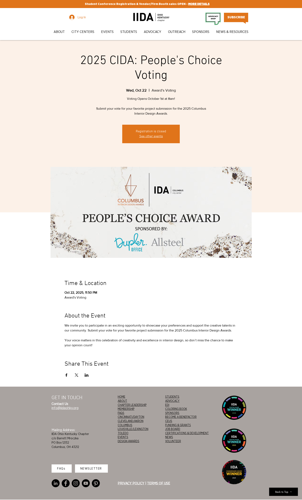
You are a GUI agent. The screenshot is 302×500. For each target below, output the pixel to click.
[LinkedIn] (56, 483)
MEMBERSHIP (126, 408)
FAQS (121, 413)
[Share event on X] (76, 375)
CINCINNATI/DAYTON (131, 417)
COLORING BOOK (176, 408)
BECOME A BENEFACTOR (181, 417)
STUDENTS (172, 396)
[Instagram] (76, 483)
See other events (151, 136)
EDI (167, 405)
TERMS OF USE (158, 483)
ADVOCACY (172, 400)
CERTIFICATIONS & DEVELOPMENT (187, 433)
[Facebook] (66, 483)
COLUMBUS (125, 425)
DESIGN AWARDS (128, 441)
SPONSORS (172, 413)
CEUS (168, 421)
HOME (121, 396)
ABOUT (122, 400)
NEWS (169, 437)
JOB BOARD (172, 429)
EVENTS (123, 437)
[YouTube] (86, 483)
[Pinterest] (96, 483)
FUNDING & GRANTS (178, 425)
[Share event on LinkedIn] (87, 375)
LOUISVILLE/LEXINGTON (133, 429)
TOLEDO (123, 433)
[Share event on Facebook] (66, 375)
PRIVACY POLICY (131, 483)
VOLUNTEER (173, 441)
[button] (59, 31)
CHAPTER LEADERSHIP (132, 405)
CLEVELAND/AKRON (130, 421)
